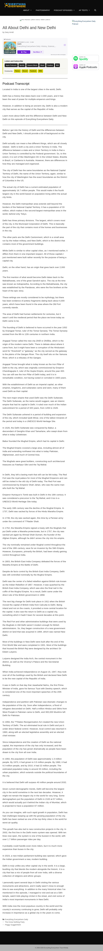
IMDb (40, 71)
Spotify (22, 65)
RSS (57, 65)
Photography (43, 10)
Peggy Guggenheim (13, 925)
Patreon (17, 71)
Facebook (33, 71)
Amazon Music (32, 65)
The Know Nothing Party (15, 922)
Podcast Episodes (63, 10)
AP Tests (83, 10)
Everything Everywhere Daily (16, 919)
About (26, 10)
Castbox (50, 65)
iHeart (42, 65)
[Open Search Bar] (95, 10)
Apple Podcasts (11, 65)
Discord (25, 71)
